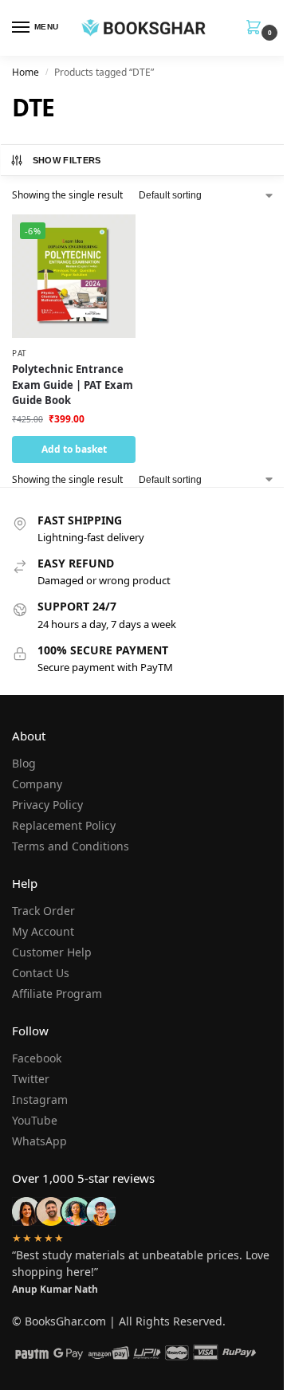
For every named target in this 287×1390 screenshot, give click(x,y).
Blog (24, 763)
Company (37, 783)
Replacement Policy (64, 825)
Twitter (30, 1078)
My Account (43, 931)
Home (25, 72)
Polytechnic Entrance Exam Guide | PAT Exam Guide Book (72, 384)
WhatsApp (39, 1141)
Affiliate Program (57, 993)
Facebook (36, 1058)
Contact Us (40, 972)
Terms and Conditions (70, 846)
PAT (19, 353)
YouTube (34, 1120)
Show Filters (67, 160)
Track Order (43, 910)
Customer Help (52, 952)
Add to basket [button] (74, 449)
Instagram (40, 1099)
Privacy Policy (47, 804)
